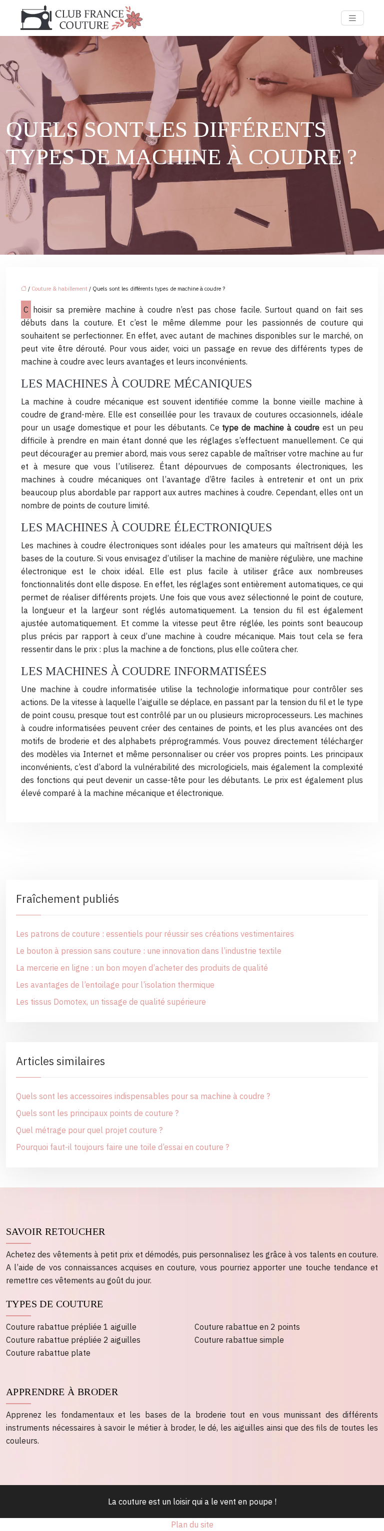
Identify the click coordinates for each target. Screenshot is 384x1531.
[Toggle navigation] (352, 18)
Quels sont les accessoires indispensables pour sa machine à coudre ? (143, 1096)
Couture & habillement (60, 288)
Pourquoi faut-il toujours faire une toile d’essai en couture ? (122, 1147)
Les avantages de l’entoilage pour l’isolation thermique (115, 985)
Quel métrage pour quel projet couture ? (89, 1130)
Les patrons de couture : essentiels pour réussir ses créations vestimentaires (155, 934)
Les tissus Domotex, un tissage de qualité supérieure (111, 1002)
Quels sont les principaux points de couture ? (97, 1113)
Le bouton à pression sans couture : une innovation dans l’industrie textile (149, 951)
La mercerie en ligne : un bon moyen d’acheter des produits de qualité (142, 968)
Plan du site (192, 1525)
